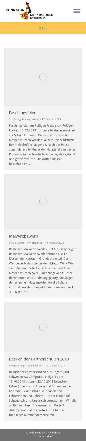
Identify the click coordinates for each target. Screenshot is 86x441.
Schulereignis (16, 119)
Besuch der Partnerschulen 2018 (39, 359)
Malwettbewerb (23, 236)
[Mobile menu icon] (77, 11)
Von (33, 119)
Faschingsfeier (22, 112)
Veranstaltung (17, 365)
